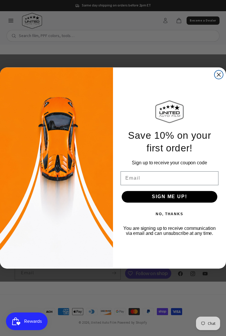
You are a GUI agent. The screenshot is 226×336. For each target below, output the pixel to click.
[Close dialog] (219, 74)
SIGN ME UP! (169, 196)
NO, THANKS (169, 214)
